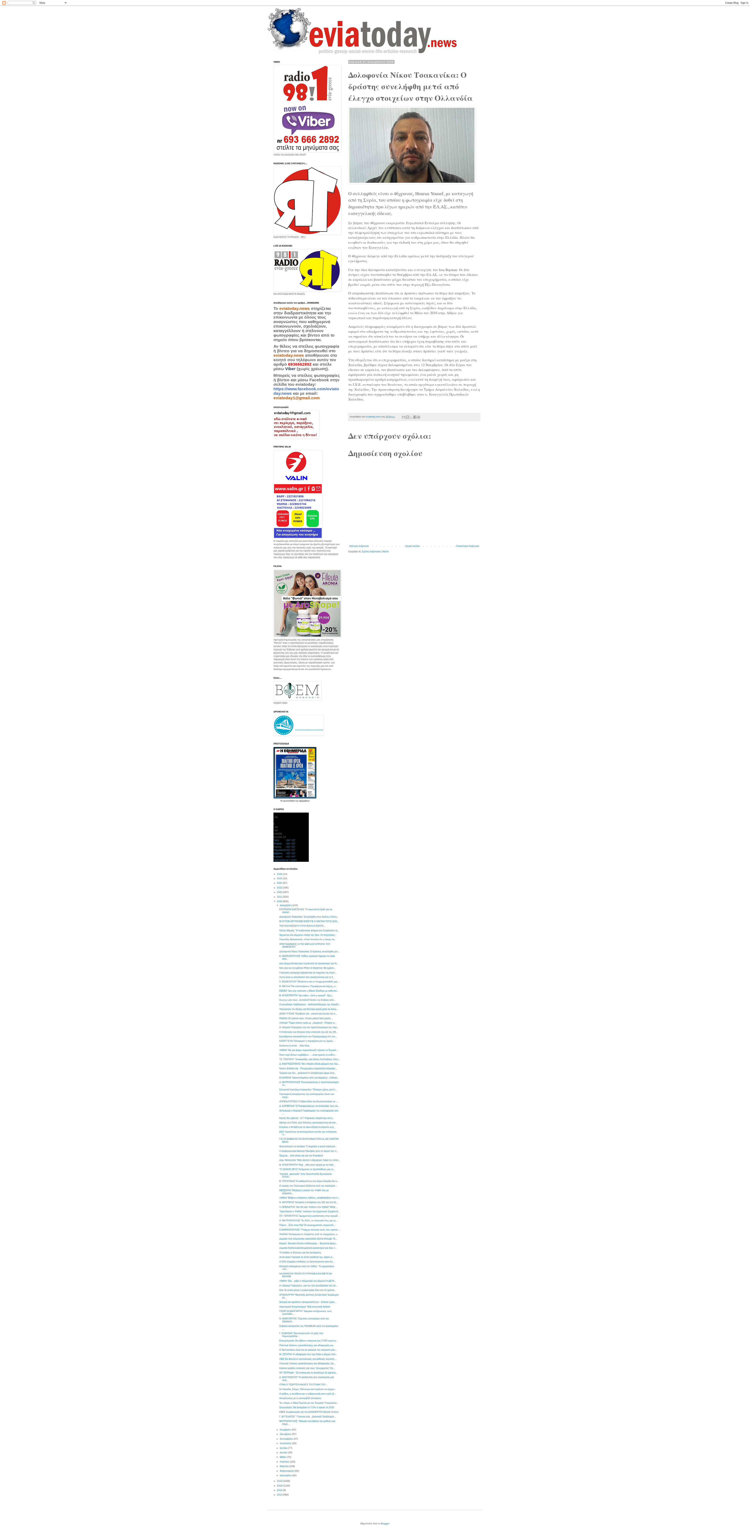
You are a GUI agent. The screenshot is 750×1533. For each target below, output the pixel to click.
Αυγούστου (286, 1443)
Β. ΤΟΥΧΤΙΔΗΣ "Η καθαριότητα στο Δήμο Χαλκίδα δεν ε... (309, 1181)
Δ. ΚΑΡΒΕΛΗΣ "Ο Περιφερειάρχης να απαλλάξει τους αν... (309, 1106)
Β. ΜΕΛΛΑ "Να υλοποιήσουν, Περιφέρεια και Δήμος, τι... (308, 986)
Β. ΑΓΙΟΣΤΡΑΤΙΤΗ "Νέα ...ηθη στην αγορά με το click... (307, 1164)
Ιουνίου (284, 1452)
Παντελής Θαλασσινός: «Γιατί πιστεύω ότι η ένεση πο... (307, 939)
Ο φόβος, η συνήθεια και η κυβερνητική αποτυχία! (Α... (307, 1393)
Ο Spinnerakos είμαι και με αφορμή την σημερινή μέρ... (308, 1350)
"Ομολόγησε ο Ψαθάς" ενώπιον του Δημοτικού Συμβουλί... (309, 1211)
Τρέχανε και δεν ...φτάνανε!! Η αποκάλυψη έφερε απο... (307, 1073)
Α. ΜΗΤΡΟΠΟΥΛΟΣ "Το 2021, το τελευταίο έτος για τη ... (308, 1220)
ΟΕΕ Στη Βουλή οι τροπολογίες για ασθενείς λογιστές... (307, 1359)
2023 (280, 887)
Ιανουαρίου (286, 1475)
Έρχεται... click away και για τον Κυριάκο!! (301, 1155)
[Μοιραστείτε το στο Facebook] (415, 417)
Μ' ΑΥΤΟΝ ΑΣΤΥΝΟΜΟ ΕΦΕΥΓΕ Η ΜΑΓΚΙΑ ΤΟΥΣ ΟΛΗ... (309, 921)
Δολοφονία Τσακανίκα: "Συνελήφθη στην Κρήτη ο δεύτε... (308, 916)
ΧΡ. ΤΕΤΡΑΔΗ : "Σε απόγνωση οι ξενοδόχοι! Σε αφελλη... (308, 1372)
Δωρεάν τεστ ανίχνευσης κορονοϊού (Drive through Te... (308, 1238)
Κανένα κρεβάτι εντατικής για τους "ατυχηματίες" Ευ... (307, 1368)
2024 (280, 883)
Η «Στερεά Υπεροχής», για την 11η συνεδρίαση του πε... (308, 1285)
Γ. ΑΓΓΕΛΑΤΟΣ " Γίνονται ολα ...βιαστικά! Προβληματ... (307, 1416)
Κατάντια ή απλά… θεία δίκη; (294, 1045)
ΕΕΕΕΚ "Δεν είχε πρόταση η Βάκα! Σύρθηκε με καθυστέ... (308, 990)
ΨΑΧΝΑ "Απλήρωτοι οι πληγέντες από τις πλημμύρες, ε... (309, 1234)
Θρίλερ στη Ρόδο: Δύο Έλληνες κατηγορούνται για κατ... (308, 1122)
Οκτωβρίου (286, 1434)
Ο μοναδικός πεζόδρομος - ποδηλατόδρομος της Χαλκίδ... (309, 1004)
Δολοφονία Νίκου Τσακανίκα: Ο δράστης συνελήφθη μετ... (309, 951)
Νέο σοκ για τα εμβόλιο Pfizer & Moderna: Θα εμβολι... (307, 968)
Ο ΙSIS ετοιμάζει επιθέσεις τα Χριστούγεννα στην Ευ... (307, 1261)
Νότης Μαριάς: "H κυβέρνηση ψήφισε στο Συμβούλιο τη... (309, 930)
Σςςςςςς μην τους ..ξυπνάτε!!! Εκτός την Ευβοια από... (307, 1000)
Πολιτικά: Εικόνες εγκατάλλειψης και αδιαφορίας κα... (307, 1345)
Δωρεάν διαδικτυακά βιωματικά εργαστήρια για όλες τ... (308, 1248)
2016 (280, 1490)
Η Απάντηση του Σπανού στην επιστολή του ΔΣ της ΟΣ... (308, 1032)
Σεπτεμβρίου (287, 1439)
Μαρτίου (284, 1466)
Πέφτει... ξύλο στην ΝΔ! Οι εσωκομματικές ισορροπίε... (307, 1225)
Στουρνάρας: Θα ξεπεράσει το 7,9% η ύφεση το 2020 (306, 1407)
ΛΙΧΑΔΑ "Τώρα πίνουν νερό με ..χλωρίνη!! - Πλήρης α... (307, 1022)
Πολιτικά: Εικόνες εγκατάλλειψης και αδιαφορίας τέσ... (307, 1363)
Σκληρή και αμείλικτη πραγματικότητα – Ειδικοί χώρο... (307, 1302)
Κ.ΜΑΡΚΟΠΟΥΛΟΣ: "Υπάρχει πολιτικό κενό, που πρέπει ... (309, 1229)
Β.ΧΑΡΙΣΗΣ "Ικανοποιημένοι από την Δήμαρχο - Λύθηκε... (309, 1077)
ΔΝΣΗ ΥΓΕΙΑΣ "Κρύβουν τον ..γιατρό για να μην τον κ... (308, 1013)
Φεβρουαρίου (287, 1471)
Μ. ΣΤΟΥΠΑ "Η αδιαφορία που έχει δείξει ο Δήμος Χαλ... (308, 1354)
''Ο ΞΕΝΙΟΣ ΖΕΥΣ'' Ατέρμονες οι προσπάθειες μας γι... (307, 1169)
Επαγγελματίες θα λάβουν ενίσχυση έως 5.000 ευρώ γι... (308, 1340)
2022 (280, 892)
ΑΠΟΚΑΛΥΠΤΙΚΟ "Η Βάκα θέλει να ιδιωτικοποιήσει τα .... (308, 1101)
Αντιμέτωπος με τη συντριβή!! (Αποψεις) (300, 1398)
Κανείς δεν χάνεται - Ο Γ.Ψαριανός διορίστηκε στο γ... (306, 1118)
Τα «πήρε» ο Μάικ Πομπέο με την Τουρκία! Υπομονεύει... (308, 1403)
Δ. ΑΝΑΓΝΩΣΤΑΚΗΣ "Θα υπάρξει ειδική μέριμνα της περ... (309, 1063)
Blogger (385, 1523)
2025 (280, 878)
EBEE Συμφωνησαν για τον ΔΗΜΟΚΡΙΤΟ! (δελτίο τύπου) (308, 1412)
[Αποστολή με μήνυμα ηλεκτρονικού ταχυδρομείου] (404, 417)
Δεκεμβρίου (286, 905)
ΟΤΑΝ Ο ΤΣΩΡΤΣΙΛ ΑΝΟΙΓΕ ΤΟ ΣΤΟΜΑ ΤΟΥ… (303, 1384)
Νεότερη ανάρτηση (359, 546)
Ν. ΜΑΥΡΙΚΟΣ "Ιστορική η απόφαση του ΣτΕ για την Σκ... (308, 1202)
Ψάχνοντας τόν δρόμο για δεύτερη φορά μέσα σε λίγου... (308, 1009)
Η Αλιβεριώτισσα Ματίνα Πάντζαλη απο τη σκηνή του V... (308, 1151)
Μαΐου (283, 1457)
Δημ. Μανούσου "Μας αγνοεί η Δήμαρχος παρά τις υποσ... (309, 1160)
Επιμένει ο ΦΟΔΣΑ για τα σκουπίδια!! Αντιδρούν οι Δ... (307, 1127)
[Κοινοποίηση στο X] (411, 417)
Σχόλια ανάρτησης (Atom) (375, 551)
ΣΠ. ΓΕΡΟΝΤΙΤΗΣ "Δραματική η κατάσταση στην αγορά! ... (309, 1216)
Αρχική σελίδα (412, 546)
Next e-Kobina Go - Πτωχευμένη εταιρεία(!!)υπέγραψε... (308, 1068)
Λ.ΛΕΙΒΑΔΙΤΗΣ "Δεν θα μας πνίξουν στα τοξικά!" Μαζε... (308, 1207)
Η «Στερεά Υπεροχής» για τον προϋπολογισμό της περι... (309, 1027)
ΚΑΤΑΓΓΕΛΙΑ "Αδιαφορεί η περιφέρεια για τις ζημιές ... (307, 1041)
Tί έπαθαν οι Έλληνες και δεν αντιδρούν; (300, 1252)
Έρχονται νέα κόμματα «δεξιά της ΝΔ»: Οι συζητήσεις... (308, 935)
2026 (280, 874)
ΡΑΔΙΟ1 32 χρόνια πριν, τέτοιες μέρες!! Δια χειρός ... (306, 1018)
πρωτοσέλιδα (289, 801)
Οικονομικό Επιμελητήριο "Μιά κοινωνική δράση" (304, 1306)
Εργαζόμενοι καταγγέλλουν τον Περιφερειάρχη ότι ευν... (308, 1036)
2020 (280, 901)
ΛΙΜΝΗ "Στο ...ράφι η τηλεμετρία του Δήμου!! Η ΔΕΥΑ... (307, 1281)
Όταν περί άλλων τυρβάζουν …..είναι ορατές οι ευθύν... (307, 1054)
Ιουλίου (284, 1448)
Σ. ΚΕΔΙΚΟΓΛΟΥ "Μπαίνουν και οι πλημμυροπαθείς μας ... (309, 981)
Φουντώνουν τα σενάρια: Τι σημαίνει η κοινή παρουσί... (308, 1146)
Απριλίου (285, 1461)
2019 (280, 1481)
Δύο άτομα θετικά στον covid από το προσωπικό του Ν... (308, 963)
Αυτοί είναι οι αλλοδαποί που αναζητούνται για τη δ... (307, 977)
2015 (280, 1494)
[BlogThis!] (407, 417)
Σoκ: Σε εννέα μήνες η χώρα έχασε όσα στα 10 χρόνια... (307, 1290)
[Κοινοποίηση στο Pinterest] (419, 417)
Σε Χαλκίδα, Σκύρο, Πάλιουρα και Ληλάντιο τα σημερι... (307, 1389)
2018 (280, 1485)
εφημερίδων (304, 801)
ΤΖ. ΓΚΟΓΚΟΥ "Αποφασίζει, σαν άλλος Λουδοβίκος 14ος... (309, 1059)
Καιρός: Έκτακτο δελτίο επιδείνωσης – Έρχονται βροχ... (308, 1243)
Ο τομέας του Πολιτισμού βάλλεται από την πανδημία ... (308, 1186)
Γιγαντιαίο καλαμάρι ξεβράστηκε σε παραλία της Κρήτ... (308, 972)
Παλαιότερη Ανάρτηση (467, 546)
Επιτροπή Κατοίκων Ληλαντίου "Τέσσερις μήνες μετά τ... (308, 1089)
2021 (280, 897)
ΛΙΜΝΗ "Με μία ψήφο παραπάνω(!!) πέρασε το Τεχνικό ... (308, 1050)
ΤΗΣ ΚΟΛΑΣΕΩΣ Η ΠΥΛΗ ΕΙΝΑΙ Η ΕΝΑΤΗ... (302, 925)
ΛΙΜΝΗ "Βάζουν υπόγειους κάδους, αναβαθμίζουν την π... (309, 1197)
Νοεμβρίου (286, 1429)
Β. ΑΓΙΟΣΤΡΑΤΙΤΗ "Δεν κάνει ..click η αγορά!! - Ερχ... (306, 995)
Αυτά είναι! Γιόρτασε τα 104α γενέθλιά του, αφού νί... (306, 1257)
